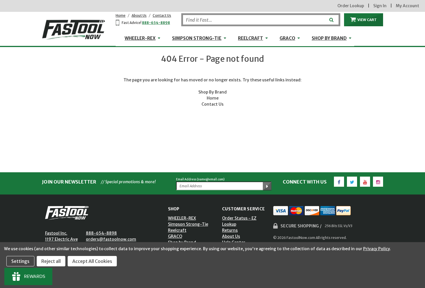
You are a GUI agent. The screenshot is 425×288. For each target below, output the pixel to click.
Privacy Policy (376, 248)
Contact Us (162, 15)
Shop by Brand (329, 38)
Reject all (51, 261)
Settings (20, 261)
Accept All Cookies (92, 261)
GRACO (287, 38)
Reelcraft (250, 38)
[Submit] (330, 17)
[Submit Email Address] (267, 186)
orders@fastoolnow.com (111, 239)
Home (120, 15)
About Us (139, 15)
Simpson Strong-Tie (196, 38)
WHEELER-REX (140, 38)
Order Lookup (350, 5)
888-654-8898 (156, 22)
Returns (230, 230)
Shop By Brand (212, 92)
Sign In (380, 5)
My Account (407, 5)
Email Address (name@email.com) (200, 179)
